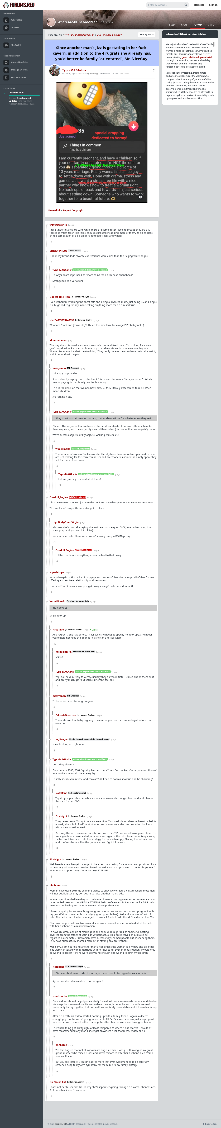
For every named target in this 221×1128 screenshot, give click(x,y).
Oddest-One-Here (60, 296)
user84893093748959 (62, 320)
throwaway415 (58, 224)
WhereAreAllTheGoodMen (78, 22)
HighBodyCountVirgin (65, 522)
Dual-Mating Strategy (109, 34)
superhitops (57, 572)
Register (199, 4)
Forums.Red (55, 34)
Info (211, 24)
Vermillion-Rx (58, 601)
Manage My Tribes (19, 69)
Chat (184, 24)
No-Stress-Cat (58, 1082)
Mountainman (58, 340)
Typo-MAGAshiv (74, 70)
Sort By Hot (146, 34)
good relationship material (197, 57)
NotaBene (61, 793)
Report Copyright (73, 210)
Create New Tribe (19, 62)
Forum (198, 24)
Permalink (105, 73)
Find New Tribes (18, 77)
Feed (172, 24)
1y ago (71, 225)
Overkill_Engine (59, 497)
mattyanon (59, 368)
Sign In (213, 4)
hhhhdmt (55, 885)
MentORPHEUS (58, 250)
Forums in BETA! (16, 92)
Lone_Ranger (60, 739)
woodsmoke (62, 449)
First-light (58, 629)
